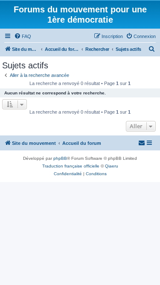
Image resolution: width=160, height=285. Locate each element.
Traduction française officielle (70, 166)
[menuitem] (22, 36)
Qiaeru (111, 166)
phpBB (60, 158)
